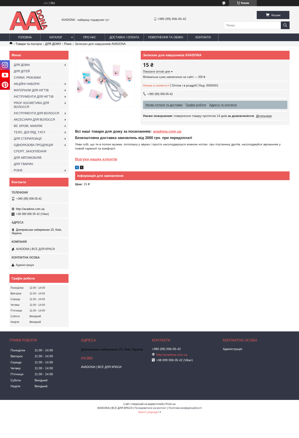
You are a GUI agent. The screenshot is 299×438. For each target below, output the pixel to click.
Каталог (55, 37)
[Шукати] (285, 25)
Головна (25, 37)
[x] (81, 168)
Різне (68, 44)
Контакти (203, 37)
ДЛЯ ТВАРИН (23, 164)
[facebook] (77, 168)
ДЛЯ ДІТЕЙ (22, 71)
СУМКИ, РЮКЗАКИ (27, 77)
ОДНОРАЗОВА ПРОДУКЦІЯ (33, 145)
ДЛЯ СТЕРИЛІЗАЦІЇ (28, 138)
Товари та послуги (29, 44)
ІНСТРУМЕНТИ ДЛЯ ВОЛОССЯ (36, 113)
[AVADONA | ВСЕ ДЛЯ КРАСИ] (28, 29)
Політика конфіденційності (185, 408)
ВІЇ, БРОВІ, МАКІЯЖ (28, 126)
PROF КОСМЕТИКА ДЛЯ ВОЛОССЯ (31, 105)
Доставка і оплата (124, 37)
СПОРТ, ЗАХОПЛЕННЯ (30, 151)
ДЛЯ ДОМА (22, 65)
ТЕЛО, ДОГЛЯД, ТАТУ (29, 132)
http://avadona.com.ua (30, 209)
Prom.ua (170, 404)
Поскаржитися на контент (150, 408)
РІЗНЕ (18, 170)
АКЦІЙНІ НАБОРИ (26, 84)
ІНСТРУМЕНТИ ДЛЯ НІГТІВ (33, 96)
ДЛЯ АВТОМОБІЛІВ (27, 157)
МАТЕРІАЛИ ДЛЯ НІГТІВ (31, 90)
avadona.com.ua (167, 131)
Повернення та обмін (165, 37)
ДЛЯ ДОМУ (53, 44)
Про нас (89, 37)
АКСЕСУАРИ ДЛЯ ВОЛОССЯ (34, 119)
